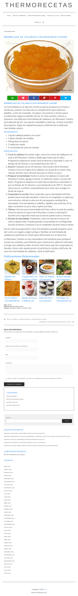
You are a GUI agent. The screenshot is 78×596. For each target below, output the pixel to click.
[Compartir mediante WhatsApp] (12, 98)
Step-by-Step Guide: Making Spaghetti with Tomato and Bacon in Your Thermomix (31, 445)
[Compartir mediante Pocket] (23, 98)
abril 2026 (7, 466)
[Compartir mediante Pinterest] (55, 98)
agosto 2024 (8, 527)
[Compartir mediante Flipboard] (44, 98)
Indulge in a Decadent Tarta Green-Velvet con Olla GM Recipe (24, 433)
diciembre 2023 (9, 551)
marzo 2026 (8, 469)
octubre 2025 (8, 484)
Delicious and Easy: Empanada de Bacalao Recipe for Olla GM (24, 439)
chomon (10, 304)
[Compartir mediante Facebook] (34, 98)
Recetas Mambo (66, 15)
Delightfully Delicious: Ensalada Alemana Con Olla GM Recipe (24, 442)
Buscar (8, 417)
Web (6, 354)
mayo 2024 (7, 536)
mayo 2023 (7, 573)
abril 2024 (7, 539)
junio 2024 (7, 533)
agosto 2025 (8, 490)
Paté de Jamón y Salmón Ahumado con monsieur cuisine (27, 319)
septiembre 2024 (9, 524)
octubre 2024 (8, 521)
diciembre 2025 (9, 478)
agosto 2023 (8, 564)
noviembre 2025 (9, 481)
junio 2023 (7, 570)
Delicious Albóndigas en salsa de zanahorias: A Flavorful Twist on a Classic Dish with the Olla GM (37, 436)
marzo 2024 (8, 542)
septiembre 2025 (9, 487)
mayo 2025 (7, 500)
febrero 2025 (8, 509)
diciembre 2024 (9, 515)
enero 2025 (7, 512)
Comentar (8, 363)
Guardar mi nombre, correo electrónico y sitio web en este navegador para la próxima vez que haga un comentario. (34, 378)
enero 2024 (7, 548)
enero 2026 (7, 475)
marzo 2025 (8, 506)
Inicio (9, 15)
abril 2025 (7, 503)
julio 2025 (7, 494)
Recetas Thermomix (19, 15)
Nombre (8, 337)
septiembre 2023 (9, 561)
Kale (45, 589)
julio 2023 (7, 567)
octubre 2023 (8, 558)
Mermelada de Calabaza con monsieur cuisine (20, 308)
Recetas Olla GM (53, 15)
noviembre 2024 (9, 518)
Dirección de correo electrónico (16, 346)
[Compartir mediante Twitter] (65, 98)
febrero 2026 (8, 472)
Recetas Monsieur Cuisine (36, 15)
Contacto (37, 22)
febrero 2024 (8, 545)
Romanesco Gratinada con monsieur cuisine (55, 322)
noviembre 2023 (9, 555)
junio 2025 (7, 497)
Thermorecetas (39, 5)
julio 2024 (7, 530)
